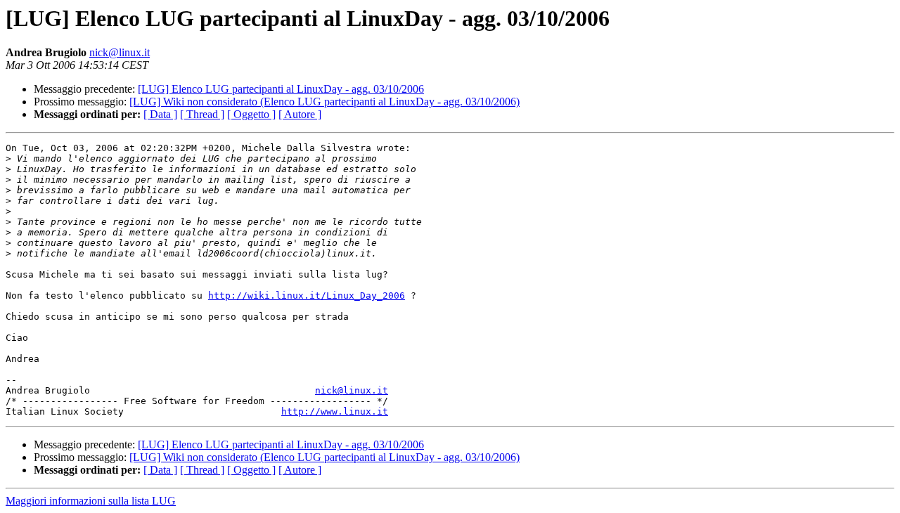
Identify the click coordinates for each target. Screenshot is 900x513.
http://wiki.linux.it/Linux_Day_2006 (306, 295)
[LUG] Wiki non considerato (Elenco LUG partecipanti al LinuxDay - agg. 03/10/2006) (324, 102)
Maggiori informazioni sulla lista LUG (91, 501)
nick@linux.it (119, 52)
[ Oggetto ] (251, 114)
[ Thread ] (202, 114)
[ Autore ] (299, 114)
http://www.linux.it (334, 411)
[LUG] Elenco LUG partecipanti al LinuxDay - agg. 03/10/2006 (281, 89)
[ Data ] (160, 114)
